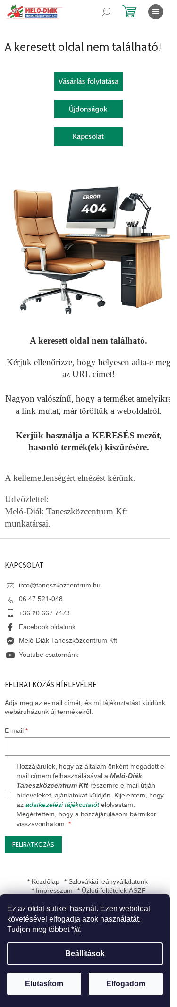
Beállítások (85, 953)
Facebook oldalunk (47, 626)
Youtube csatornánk (48, 654)
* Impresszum (52, 890)
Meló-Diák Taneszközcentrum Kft (68, 640)
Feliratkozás (33, 844)
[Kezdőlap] (88, 80)
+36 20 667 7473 (44, 613)
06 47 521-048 (41, 599)
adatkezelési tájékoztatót (62, 804)
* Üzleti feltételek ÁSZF (111, 890)
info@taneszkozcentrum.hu (60, 585)
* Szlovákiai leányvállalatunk (106, 881)
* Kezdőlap (43, 881)
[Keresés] (106, 11)
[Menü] (155, 11)
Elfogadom (125, 984)
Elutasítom (44, 984)
